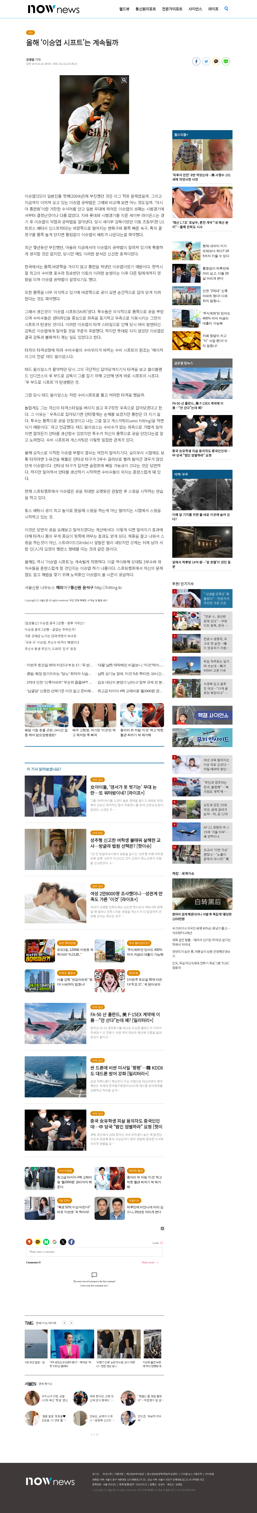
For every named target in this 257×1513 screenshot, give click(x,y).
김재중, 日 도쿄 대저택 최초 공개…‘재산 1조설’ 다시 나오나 (102, 1420)
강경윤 (30, 59)
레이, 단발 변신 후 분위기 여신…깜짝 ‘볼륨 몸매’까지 (54, 1400)
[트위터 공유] (206, 64)
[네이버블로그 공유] (226, 64)
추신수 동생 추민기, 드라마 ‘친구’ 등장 (50, 648)
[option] (45, 1350)
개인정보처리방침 (135, 1474)
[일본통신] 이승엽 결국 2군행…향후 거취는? (55, 623)
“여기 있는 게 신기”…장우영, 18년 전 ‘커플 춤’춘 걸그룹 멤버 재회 (103, 1400)
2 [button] (94, 1434)
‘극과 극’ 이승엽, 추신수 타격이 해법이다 (52, 642)
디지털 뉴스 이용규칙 (191, 1474)
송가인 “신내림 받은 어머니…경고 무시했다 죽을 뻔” (150, 1400)
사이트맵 (209, 1474)
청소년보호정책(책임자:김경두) (162, 1474)
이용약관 (118, 1474)
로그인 (95, 1474)
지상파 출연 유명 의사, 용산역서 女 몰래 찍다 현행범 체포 (90, 1364)
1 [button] (91, 1434)
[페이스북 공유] (196, 64)
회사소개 (107, 1474)
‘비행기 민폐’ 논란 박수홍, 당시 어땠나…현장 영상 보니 (43, 1364)
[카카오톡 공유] (216, 64)
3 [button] (97, 1434)
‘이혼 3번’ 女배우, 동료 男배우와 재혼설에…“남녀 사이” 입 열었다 (138, 1364)
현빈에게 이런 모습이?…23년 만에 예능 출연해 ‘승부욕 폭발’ (149, 1420)
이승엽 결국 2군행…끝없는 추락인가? (50, 629)
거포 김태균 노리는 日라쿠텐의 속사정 (50, 635)
